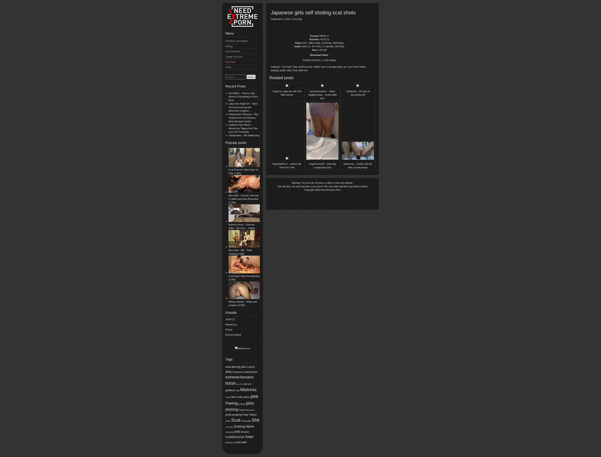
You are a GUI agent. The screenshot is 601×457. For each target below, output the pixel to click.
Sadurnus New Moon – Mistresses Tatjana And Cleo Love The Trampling (243, 128)
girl (245, 384)
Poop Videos (249, 414)
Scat (235, 420)
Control (250, 366)
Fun (242, 384)
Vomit (228, 67)
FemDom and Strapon (236, 41)
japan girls (337, 66)
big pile (241, 366)
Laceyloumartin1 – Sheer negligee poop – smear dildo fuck (322, 95)
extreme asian (305, 66)
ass (233, 366)
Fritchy (228, 329)
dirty (228, 371)
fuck (238, 384)
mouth (227, 397)
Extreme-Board (233, 334)
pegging (241, 404)
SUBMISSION (234, 437)
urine (238, 442)
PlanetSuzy (231, 324)
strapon (245, 432)
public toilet (285, 70)
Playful (242, 410)
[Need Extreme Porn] (243, 26)
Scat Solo (230, 62)
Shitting (239, 426)
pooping (236, 414)
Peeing (228, 46)
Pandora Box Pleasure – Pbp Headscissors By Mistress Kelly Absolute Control (243, 118)
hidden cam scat (322, 66)
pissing (231, 409)
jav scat (348, 66)
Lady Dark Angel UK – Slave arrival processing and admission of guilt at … (243, 107)
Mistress (248, 389)
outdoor (246, 397)
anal (228, 366)
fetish (230, 383)
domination (251, 371)
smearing (229, 432)
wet (244, 442)
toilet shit (302, 70)
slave (250, 426)
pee (254, 396)
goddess (230, 390)
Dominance (238, 372)
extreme (232, 377)
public (228, 421)
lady (238, 390)
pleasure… (251, 410)
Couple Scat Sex (234, 56)
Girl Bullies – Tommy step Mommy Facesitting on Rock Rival (243, 97)
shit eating (229, 427)
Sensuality (246, 421)
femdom (247, 377)
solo (237, 432)
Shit (255, 420)
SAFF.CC (230, 319)
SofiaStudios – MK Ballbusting (244, 135)
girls (249, 384)
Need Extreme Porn (330, 190)
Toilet (249, 437)
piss (250, 403)
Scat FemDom (232, 51)
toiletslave (229, 443)
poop (228, 414)
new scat (236, 396)
